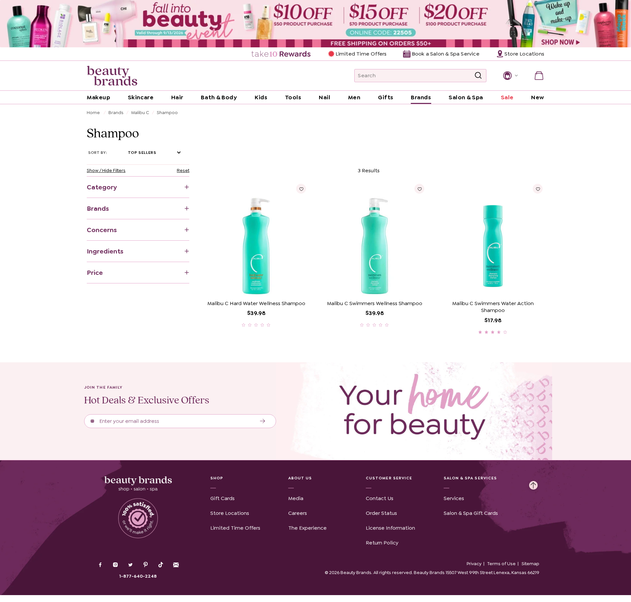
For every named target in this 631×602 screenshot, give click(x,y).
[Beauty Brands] (112, 75)
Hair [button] (177, 97)
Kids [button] (261, 97)
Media (295, 498)
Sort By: (97, 152)
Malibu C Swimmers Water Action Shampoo (493, 307)
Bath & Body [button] (219, 97)
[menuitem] (281, 53)
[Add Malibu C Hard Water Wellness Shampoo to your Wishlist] (301, 189)
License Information (390, 527)
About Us (300, 478)
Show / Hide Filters (106, 170)
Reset (183, 170)
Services (454, 498)
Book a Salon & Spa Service (445, 53)
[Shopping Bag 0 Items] (539, 75)
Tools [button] (293, 97)
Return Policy (382, 542)
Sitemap (530, 563)
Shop (216, 478)
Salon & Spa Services (470, 478)
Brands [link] (421, 97)
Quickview (281, 287)
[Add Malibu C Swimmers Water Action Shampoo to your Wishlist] (538, 189)
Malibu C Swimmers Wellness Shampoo (374, 303)
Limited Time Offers (361, 53)
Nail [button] (324, 97)
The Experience (307, 527)
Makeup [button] (98, 97)
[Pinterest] (145, 565)
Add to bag (230, 287)
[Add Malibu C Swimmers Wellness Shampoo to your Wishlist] (419, 189)
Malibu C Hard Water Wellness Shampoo (256, 303)
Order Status (381, 513)
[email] (176, 565)
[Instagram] (115, 565)
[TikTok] (160, 565)
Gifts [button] (385, 97)
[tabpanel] (315, 250)
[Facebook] (100, 565)
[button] (510, 75)
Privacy (474, 563)
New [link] (537, 97)
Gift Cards (222, 498)
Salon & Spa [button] (466, 97)
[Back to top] (533, 484)
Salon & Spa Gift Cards (471, 513)
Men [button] (354, 97)
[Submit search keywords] (478, 75)
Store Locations (229, 513)
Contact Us (379, 498)
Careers (297, 513)
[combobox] (420, 75)
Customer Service (389, 478)
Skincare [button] (140, 97)
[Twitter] (130, 565)
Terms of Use (501, 563)
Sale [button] (507, 97)
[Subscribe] (263, 421)
